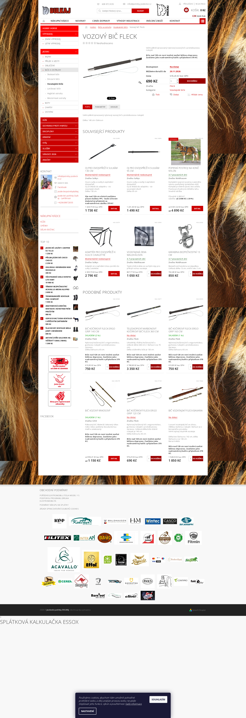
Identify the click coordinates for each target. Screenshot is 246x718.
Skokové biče (53, 74)
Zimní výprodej (53, 39)
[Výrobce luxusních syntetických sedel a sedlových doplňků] (153, 521)
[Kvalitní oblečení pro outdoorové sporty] (186, 521)
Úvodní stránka (43, 20)
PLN (203, 16)
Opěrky (44, 225)
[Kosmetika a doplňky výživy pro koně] (126, 537)
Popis (87, 107)
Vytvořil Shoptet (199, 610)
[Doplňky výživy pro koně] (107, 559)
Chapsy (48, 107)
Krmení (47, 137)
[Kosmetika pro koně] (147, 537)
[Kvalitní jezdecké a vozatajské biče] (178, 537)
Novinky (80, 20)
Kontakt (175, 20)
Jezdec (46, 51)
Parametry (100, 107)
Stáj (45, 142)
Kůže (42, 221)
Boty (47, 103)
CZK (194, 16)
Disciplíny (48, 131)
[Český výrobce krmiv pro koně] (193, 537)
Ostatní (49, 112)
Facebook (62, 187)
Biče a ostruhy (53, 70)
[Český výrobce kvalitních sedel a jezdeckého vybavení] (85, 521)
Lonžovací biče (54, 88)
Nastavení (87, 711)
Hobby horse (50, 28)
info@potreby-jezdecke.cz (68, 177)
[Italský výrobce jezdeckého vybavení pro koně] (64, 559)
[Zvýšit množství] (177, 80)
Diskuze (114, 107)
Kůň (45, 120)
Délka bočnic (47, 229)
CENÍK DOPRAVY (101, 20)
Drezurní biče (53, 79)
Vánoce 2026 (49, 154)
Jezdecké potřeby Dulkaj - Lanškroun (68, 197)
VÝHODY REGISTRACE (128, 20)
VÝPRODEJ (48, 34)
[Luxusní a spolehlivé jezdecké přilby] (170, 521)
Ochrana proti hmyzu (55, 125)
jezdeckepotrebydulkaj (68, 191)
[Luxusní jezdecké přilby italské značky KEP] (59, 521)
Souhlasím (158, 699)
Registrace (201, 4)
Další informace (134, 703)
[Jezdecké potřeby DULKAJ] (56, 10)
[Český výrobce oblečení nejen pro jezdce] (57, 537)
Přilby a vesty (52, 61)
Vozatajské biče (55, 84)
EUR (199, 16)
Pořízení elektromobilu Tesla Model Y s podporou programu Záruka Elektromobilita (59, 498)
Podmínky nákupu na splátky (54, 505)
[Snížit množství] (177, 82)
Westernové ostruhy (56, 98)
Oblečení (50, 65)
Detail (114, 208)
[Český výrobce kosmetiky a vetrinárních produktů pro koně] (165, 537)
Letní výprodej (52, 43)
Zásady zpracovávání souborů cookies (59, 508)
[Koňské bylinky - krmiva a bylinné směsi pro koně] (115, 595)
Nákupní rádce (60, 20)
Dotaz (176, 94)
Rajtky (48, 56)
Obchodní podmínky (54, 490)
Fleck (172, 86)
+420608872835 (65, 202)
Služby (46, 148)
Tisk (157, 94)
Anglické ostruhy (54, 93)
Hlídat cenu (197, 94)
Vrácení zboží (154, 20)
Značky (47, 159)
